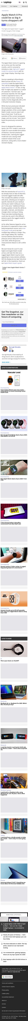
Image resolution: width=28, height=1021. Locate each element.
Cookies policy (5, 993)
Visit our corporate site (14, 971)
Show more (21, 299)
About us (4, 1000)
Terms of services (20, 330)
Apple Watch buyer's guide (13, 263)
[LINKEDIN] (10, 351)
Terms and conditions (7, 983)
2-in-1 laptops (13, 6)
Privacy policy (5, 990)
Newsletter (23, 58)
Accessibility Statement (8, 997)
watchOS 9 (21, 191)
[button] (2, 2)
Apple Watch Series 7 (8, 87)
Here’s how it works (18, 35)
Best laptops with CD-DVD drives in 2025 (15, 960)
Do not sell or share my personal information (13, 1011)
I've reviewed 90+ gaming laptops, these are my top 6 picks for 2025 (14, 953)
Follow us (15, 58)
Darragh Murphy (12, 24)
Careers (4, 1007)
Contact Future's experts (8, 986)
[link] (5, 279)
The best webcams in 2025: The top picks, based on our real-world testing (15, 946)
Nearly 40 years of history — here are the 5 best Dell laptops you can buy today (14, 937)
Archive (4, 1004)
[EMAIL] (13, 351)
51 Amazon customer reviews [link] (14, 272)
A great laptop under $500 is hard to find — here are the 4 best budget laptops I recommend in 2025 (14, 927)
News (3, 25)
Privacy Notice (22, 331)
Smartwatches (5, 10)
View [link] (19, 281)
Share (5, 58)
